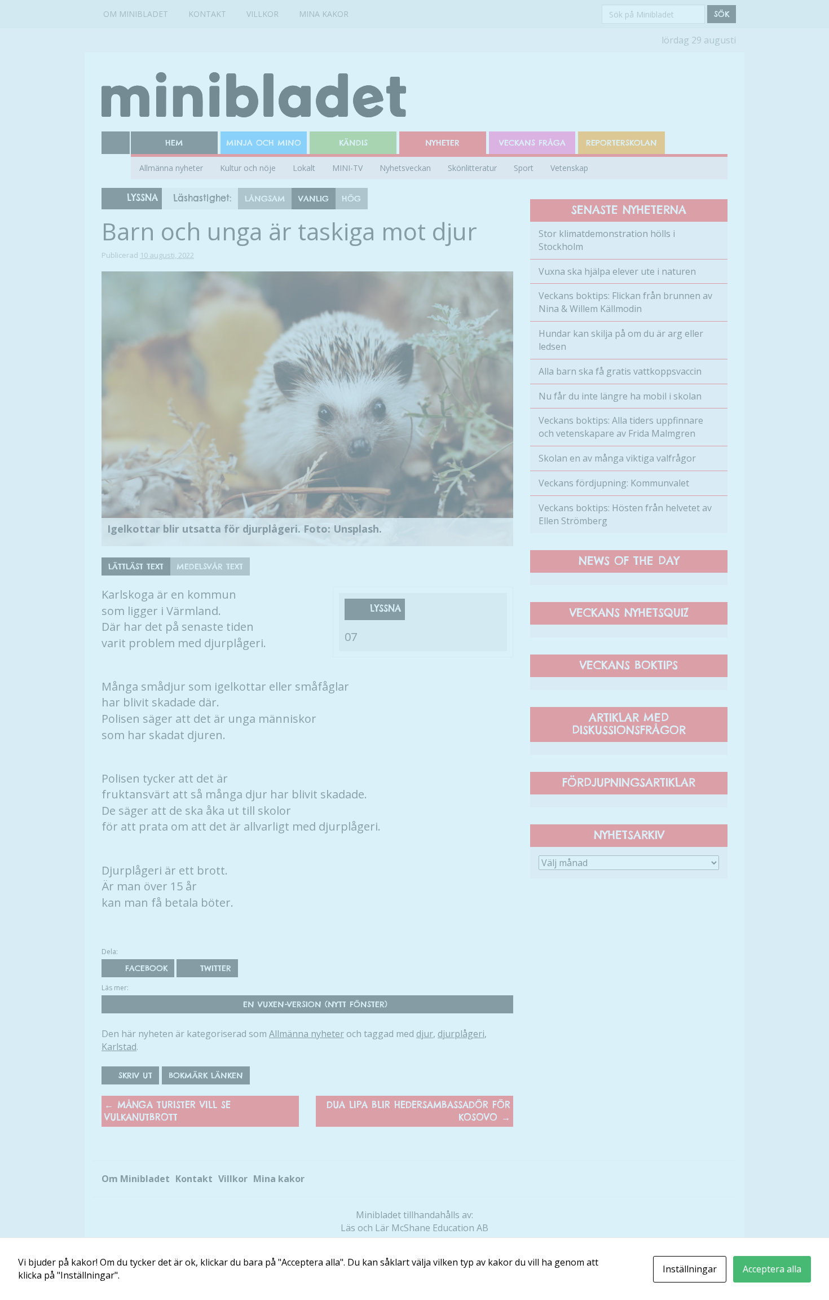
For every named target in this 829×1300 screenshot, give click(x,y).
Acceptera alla (772, 1269)
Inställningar (690, 1269)
